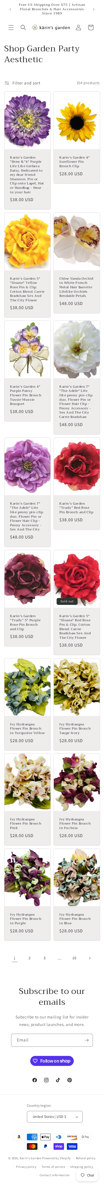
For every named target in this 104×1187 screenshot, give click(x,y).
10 (74, 957)
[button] (11, 27)
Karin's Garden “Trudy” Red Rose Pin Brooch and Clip (76, 508)
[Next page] (89, 958)
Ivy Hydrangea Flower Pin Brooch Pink (25, 823)
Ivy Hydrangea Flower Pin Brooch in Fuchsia (75, 823)
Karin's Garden (31, 1158)
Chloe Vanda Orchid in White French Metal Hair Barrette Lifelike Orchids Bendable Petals (76, 287)
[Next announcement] (94, 9)
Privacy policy (26, 1167)
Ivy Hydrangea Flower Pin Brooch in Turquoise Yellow (27, 728)
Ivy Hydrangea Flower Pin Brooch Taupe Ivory (75, 728)
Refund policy (86, 1158)
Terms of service (53, 1167)
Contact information (55, 1175)
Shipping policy (81, 1167)
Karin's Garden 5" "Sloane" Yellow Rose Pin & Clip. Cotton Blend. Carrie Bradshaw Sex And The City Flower (27, 290)
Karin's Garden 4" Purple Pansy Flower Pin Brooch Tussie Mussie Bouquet (25, 395)
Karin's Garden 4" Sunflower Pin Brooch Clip (74, 162)
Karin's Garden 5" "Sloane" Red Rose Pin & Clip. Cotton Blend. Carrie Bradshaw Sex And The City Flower (75, 627)
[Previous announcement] (10, 9)
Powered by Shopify (56, 1158)
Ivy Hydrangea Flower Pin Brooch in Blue (75, 919)
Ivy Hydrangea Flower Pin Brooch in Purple (25, 919)
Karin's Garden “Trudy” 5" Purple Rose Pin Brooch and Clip (25, 622)
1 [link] (15, 958)
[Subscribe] (86, 1040)
